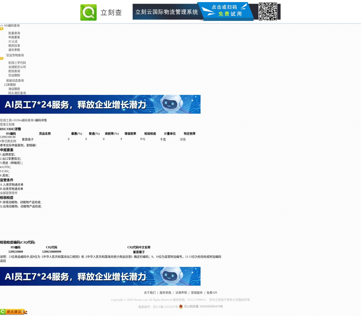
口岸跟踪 (10, 84)
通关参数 (14, 49)
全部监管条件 (9, 193)
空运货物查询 (15, 55)
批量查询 (14, 33)
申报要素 (14, 37)
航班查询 (14, 71)
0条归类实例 (8, 141)
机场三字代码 (17, 62)
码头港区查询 (17, 93)
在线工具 (6, 120)
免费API (212, 292)
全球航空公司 (17, 67)
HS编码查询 (11, 25)
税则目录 (14, 45)
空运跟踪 (14, 75)
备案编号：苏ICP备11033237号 (158, 306)
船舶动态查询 (15, 80)
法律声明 (181, 292)
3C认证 (13, 41)
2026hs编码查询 (23, 120)
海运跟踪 (14, 88)
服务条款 (165, 292)
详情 (183, 139)
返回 (3, 260)
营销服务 (197, 292)
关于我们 (150, 292)
